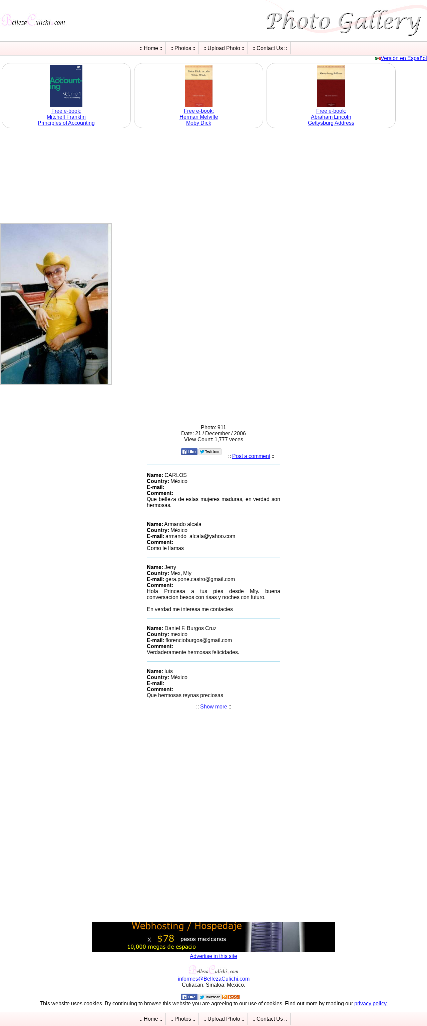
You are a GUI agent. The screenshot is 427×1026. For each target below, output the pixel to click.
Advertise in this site (213, 956)
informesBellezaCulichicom (214, 979)
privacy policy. (371, 1003)
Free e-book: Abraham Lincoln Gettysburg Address (331, 117)
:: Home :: (151, 48)
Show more (213, 706)
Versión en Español (404, 58)
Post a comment (251, 456)
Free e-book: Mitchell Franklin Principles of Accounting (66, 117)
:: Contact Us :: (270, 48)
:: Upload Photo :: (223, 48)
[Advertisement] (213, 176)
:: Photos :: (182, 48)
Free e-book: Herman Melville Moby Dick (198, 117)
